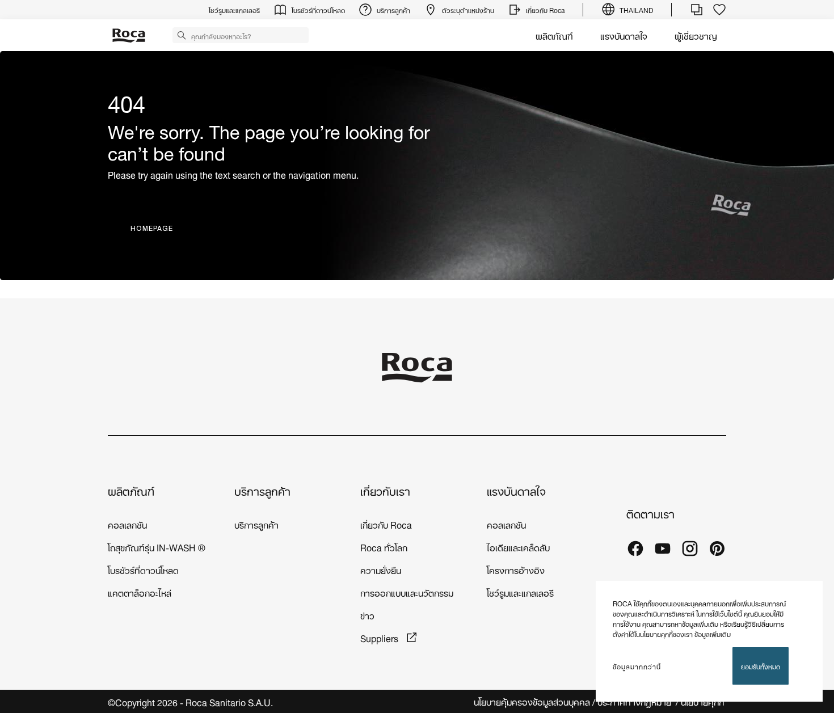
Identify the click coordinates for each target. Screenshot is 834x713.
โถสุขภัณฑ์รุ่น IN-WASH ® (156, 546)
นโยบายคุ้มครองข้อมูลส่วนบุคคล (532, 701)
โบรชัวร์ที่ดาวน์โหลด (143, 569)
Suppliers (380, 637)
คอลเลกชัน (127, 524)
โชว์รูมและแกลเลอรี (520, 592)
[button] (181, 34)
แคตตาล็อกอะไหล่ (139, 592)
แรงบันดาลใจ (623, 35)
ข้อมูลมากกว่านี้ (637, 666)
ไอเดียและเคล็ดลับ (518, 546)
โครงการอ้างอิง (516, 569)
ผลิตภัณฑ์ (554, 35)
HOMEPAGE (151, 228)
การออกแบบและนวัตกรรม (406, 592)
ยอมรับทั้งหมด (760, 665)
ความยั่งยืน (380, 569)
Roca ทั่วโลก (383, 546)
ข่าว (367, 614)
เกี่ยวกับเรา (385, 490)
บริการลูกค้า (262, 490)
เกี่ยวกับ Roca (386, 524)
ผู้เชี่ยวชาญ (696, 35)
